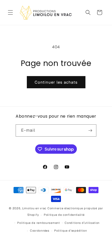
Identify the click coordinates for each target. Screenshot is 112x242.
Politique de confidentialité (64, 215)
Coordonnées (39, 230)
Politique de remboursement (38, 223)
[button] (10, 12)
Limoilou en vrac (34, 208)
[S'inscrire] (90, 130)
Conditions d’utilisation (82, 223)
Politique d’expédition (70, 230)
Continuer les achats (56, 82)
